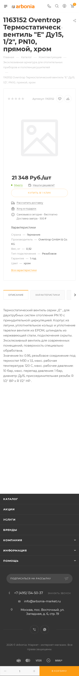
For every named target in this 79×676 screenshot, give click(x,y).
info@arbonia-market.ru (42, 601)
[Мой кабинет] (64, 6)
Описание (15, 294)
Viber (34, 629)
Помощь (10, 560)
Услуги (9, 519)
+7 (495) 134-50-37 (28, 593)
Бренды (10, 529)
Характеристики (47, 294)
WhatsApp (44, 629)
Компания (12, 540)
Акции (9, 509)
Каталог (10, 499)
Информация (15, 550)
